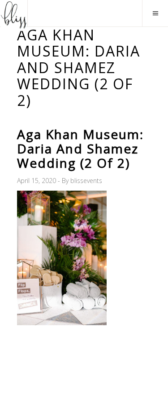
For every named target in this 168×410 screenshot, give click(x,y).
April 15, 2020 (37, 180)
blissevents (86, 180)
